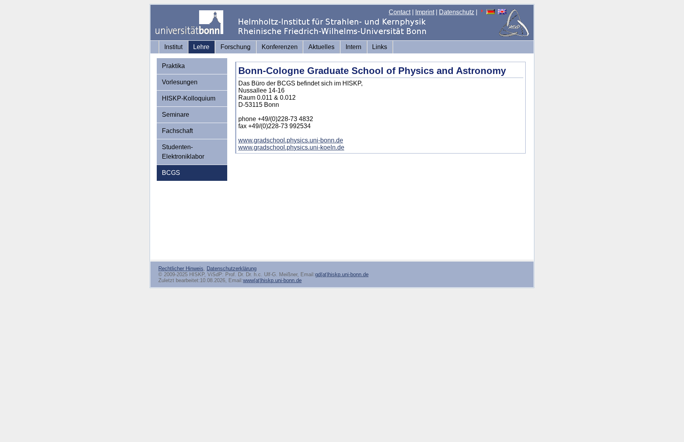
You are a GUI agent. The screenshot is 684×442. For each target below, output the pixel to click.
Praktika (173, 66)
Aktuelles (321, 47)
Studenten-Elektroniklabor (183, 152)
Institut (173, 47)
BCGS (171, 172)
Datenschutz (456, 12)
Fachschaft (177, 130)
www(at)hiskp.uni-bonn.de (272, 280)
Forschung (235, 47)
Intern (353, 47)
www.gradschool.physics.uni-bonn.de (290, 140)
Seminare (175, 114)
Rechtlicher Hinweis (180, 268)
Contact (399, 12)
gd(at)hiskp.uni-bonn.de (342, 274)
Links (379, 47)
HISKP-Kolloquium (188, 98)
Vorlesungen (180, 82)
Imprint (424, 12)
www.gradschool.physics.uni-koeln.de (291, 147)
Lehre (201, 47)
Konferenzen (280, 47)
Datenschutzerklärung (231, 268)
